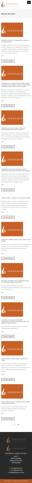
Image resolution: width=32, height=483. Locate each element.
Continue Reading (8, 61)
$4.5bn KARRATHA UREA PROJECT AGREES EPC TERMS (14, 359)
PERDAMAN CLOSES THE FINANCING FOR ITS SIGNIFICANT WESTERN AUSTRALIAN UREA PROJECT (16, 169)
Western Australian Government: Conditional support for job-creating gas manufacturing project (15, 321)
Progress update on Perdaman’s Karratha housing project (15, 41)
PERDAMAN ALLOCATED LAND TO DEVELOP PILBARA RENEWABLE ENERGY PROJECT (13, 128)
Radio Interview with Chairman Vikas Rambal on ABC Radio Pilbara (15, 402)
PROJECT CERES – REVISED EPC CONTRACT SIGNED (15, 198)
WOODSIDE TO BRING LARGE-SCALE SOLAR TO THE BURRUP (16, 240)
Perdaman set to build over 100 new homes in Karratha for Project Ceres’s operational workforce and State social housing (15, 85)
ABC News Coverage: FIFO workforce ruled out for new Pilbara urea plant (15, 281)
